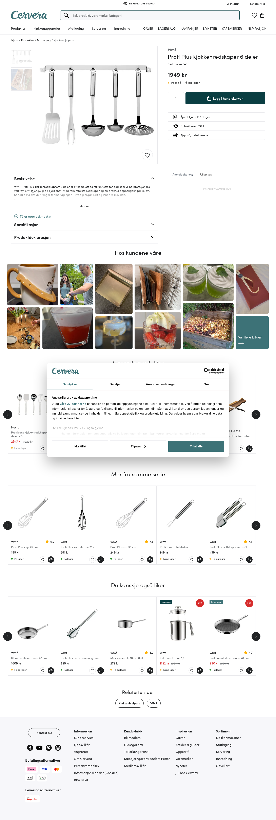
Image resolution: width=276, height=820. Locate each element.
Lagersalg (167, 28)
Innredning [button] (122, 28)
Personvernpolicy (86, 765)
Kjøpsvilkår (82, 744)
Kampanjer (189, 28)
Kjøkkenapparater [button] (47, 28)
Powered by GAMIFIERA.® (216, 188)
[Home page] (29, 18)
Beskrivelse (175, 64)
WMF (153, 703)
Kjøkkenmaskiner (228, 737)
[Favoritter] (254, 15)
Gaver (180, 737)
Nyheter (210, 28)
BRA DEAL (81, 779)
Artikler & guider (187, 744)
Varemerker (232, 28)
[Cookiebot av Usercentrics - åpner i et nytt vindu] (206, 371)
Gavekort (223, 765)
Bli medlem (132, 737)
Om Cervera (83, 758)
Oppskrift (182, 751)
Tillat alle (196, 446)
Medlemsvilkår (135, 765)
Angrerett (81, 751)
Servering (223, 751)
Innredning (224, 758)
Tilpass (136, 446)
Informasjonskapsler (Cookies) (96, 772)
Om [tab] (206, 384)
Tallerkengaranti (136, 751)
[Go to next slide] (256, 414)
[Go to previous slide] (7, 414)
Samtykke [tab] (70, 384)
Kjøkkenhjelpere (129, 703)
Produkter (18, 28)
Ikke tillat (80, 446)
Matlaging (224, 744)
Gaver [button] (148, 28)
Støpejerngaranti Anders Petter (147, 758)
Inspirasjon (257, 28)
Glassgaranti (133, 744)
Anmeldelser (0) (183, 174)
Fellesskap (206, 174)
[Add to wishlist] (147, 155)
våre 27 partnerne (73, 403)
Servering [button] (99, 28)
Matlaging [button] (76, 28)
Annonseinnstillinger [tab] (161, 384)
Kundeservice (84, 737)
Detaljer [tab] (115, 384)
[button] (66, 15)
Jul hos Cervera (187, 772)
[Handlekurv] (262, 15)
